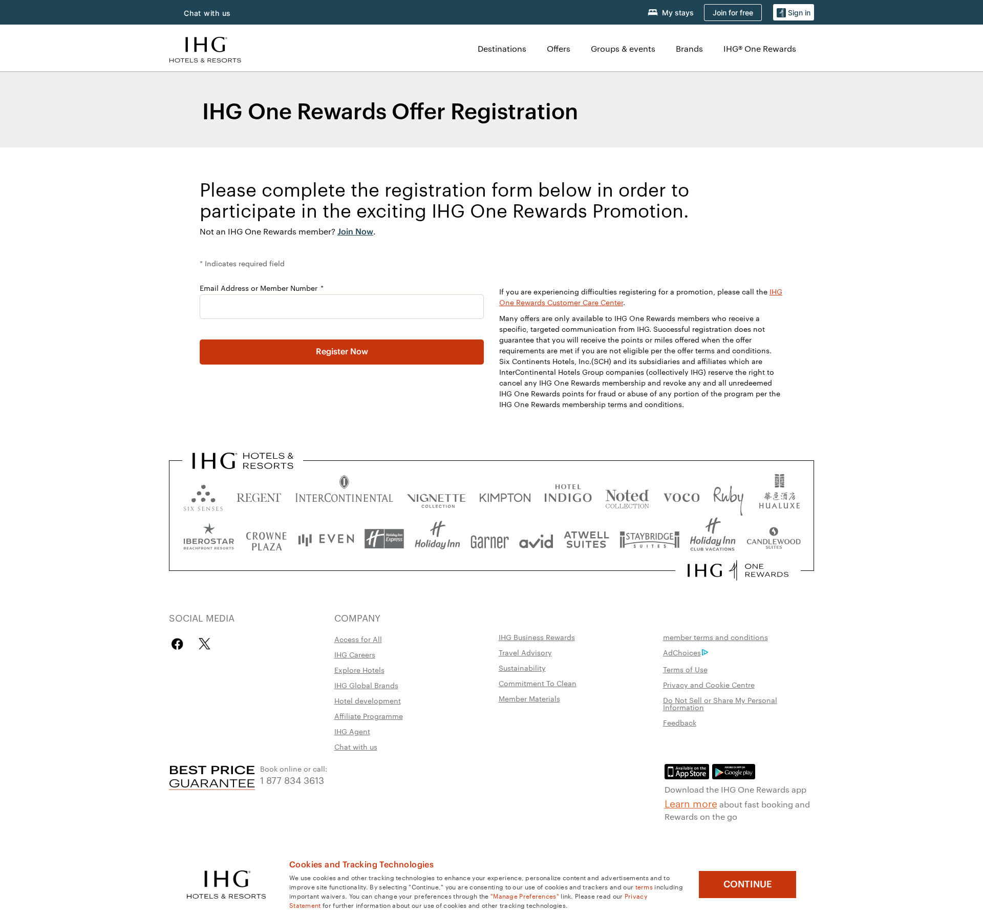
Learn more (691, 803)
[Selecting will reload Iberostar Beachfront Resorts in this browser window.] (209, 539)
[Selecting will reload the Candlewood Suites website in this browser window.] (773, 539)
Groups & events (623, 48)
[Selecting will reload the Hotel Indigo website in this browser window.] (568, 495)
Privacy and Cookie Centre (709, 684)
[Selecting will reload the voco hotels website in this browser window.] (681, 495)
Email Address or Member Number (259, 288)
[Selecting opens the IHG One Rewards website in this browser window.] (738, 570)
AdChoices (682, 652)
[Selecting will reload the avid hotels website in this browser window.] (536, 539)
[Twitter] (205, 644)
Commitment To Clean (537, 683)
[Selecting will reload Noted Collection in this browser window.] (627, 495)
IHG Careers (354, 654)
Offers (558, 48)
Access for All (358, 639)
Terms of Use (685, 669)
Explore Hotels (359, 670)
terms (644, 886)
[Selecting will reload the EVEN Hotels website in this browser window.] (326, 539)
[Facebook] (179, 644)
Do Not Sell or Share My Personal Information (720, 703)
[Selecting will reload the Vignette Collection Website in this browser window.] (436, 495)
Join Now (355, 232)
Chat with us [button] (207, 13)
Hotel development (367, 700)
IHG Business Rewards (537, 637)
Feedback (679, 722)
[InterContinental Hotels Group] (205, 48)
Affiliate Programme (368, 716)
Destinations (502, 48)
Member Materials (529, 698)
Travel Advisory (525, 652)
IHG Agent (352, 731)
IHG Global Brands (366, 685)
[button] (793, 12)
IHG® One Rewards (759, 48)
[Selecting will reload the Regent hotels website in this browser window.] (259, 495)
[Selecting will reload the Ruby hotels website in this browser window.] (728, 495)
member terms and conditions (715, 637)
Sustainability (522, 668)
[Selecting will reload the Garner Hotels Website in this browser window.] (490, 539)
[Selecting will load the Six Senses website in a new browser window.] (203, 495)
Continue (747, 884)
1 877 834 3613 (292, 779)
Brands (689, 48)
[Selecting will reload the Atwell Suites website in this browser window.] (586, 539)
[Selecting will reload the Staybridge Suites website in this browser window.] (649, 539)
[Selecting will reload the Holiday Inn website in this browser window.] (437, 539)
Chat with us (355, 746)
